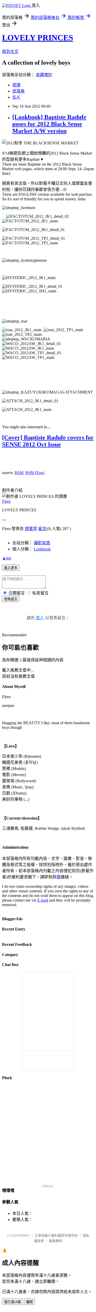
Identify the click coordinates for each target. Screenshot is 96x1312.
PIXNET (24, 1235)
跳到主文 (10, 51)
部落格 (18, 91)
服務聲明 (55, 1241)
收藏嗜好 (44, 75)
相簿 (16, 85)
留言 (42, 528)
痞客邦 (31, 528)
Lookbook (42, 549)
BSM (19, 472)
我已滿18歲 (12, 1302)
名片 (16, 97)
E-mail (42, 900)
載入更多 (10, 568)
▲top (6, 558)
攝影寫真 (42, 543)
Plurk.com (47, 1185)
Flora (6, 501)
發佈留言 (10, 599)
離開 (29, 1302)
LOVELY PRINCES (37, 37)
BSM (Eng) (34, 472)
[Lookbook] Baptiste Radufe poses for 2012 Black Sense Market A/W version (49, 124)
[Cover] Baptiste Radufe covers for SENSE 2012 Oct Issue (48, 441)
